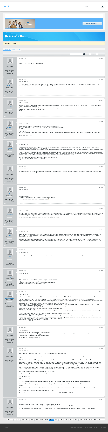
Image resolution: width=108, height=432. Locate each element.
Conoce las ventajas (92, 23)
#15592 (101, 187)
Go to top (103, 427)
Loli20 (10, 106)
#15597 (101, 291)
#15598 (101, 327)
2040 (90, 419)
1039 (46, 419)
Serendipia (10, 214)
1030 (32, 419)
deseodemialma (9, 298)
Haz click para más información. (82, 16)
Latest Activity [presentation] (16, 49)
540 (18, 419)
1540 (85, 419)
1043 (66, 419)
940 (23, 419)
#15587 (101, 79)
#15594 (101, 229)
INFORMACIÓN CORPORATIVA (76, 427)
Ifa (10, 173)
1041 (56, 419)
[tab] (7, 49)
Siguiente (101, 419)
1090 (76, 419)
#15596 (101, 270)
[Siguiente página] (97, 54)
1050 (71, 419)
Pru (10, 193)
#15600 (101, 399)
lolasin (10, 148)
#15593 (101, 208)
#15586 (101, 58)
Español (5, 427)
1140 (81, 419)
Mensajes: (8, 73)
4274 (95, 419)
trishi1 (10, 355)
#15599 (101, 348)
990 (27, 419)
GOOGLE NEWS (88, 427)
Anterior (10, 419)
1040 (51, 419)
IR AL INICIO (96, 427)
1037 (37, 419)
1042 (61, 419)
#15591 (101, 166)
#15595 (101, 250)
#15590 (101, 142)
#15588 (101, 100)
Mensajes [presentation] (7, 49)
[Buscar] (102, 7)
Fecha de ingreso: (9, 70)
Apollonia (10, 65)
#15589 (101, 121)
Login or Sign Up (99, 1)
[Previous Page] (96, 54)
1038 (41, 419)
